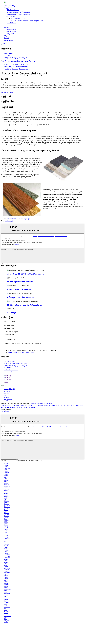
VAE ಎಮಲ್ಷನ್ (11, 25)
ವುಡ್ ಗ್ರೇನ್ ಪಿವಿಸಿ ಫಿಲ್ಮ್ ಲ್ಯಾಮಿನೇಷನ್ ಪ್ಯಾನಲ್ (18, 14)
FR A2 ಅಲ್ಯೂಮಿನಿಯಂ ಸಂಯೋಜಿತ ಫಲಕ (20, 282)
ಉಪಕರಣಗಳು (11, 16)
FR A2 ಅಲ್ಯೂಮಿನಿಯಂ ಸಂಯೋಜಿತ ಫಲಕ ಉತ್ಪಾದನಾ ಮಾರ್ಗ (25, 305)
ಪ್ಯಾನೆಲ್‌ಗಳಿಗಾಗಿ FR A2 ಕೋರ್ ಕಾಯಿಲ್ (19, 289)
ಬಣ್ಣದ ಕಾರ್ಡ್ (10, 33)
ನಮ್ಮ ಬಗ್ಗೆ (6, 27)
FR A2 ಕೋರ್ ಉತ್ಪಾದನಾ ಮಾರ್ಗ (19, 18)
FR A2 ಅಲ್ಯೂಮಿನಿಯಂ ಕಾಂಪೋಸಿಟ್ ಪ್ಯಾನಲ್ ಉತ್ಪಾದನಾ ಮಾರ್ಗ (27, 20)
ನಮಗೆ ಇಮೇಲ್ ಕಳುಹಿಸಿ (7, 92)
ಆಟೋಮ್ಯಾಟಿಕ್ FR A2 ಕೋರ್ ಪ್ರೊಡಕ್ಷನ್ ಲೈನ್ (18, 219)
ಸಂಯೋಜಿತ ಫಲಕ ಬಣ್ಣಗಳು (65, 405)
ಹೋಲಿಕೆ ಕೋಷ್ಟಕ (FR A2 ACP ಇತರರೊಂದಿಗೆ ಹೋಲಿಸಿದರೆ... (25, 274)
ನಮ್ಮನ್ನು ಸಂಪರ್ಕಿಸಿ (8, 40)
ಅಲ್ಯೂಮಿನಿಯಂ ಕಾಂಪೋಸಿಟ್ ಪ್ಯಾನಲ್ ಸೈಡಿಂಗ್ (23, 405)
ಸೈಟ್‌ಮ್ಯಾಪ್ (49, 403)
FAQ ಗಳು (6, 38)
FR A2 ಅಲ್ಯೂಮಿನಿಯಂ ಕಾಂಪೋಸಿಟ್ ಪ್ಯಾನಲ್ (18, 12)
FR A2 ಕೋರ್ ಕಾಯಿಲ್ (13, 10)
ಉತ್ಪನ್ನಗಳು (7, 7)
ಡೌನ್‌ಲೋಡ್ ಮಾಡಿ (12, 31)
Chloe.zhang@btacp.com (15, 352)
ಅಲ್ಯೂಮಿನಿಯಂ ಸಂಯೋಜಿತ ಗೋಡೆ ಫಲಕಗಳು (24, 407)
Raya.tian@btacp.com (28, 352)
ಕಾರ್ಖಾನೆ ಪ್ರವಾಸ (11, 29)
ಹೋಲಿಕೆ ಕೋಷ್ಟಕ (11, 23)
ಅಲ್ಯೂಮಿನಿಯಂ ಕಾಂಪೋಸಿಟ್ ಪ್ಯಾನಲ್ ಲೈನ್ (47, 405)
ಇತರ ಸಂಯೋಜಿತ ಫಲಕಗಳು (11, 370)
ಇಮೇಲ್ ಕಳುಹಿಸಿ (5, 412)
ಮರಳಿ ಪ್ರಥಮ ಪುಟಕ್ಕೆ (9, 5)
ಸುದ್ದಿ (5, 35)
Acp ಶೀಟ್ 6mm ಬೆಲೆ (6, 405)
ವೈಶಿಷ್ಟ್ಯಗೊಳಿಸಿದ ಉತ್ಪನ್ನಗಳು (38, 403)
